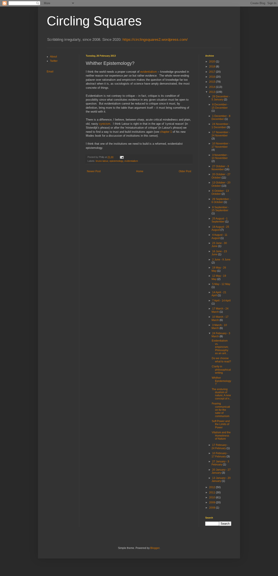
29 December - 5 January (221, 98)
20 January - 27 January (221, 471)
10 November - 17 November (221, 145)
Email (50, 71)
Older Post (185, 171)
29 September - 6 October (221, 201)
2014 (212, 86)
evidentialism (148, 71)
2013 (212, 91)
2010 (212, 497)
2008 (212, 507)
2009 (212, 502)
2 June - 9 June (221, 259)
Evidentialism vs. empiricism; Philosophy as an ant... (220, 347)
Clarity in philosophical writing (221, 369)
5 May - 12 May (221, 284)
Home (139, 171)
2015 (212, 81)
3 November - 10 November (220, 157)
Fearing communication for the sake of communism (221, 410)
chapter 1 (166, 131)
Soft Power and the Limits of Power (221, 424)
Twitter (54, 60)
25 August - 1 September (220, 220)
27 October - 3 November (220, 168)
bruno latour (102, 161)
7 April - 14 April (221, 300)
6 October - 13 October (220, 192)
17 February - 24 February (220, 446)
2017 (212, 71)
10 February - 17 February (220, 455)
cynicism (104, 123)
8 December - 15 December (220, 106)
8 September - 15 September (220, 209)
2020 (212, 61)
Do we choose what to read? (221, 360)
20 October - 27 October (221, 176)
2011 (212, 492)
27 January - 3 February (220, 463)
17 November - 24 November (221, 134)
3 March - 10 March (219, 327)
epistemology (116, 161)
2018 (212, 66)
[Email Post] (121, 157)
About (53, 56)
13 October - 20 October (221, 184)
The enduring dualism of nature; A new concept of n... (221, 394)
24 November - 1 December (221, 126)
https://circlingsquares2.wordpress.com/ (155, 40)
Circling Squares (94, 21)
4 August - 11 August (219, 236)
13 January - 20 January (221, 479)
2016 (212, 76)
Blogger (154, 548)
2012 (212, 487)
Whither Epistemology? (221, 381)
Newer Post (94, 171)
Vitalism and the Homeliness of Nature (221, 435)
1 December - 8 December (221, 118)
